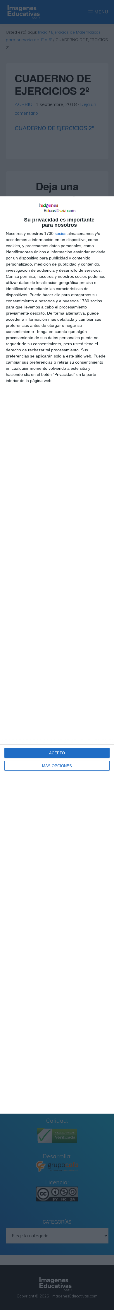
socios (60, 233)
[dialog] (57, 654)
